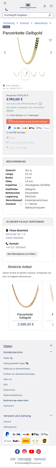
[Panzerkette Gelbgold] (28, 52)
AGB (5, 384)
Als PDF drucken (17, 132)
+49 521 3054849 (16, 247)
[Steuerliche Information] (40, 104)
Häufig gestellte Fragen (14, 363)
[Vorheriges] (5, 52)
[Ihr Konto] (44, 7)
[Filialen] (7, 9)
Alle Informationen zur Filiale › (21, 254)
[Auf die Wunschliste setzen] (50, 40)
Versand (9, 110)
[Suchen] (48, 15)
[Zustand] (20, 204)
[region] (28, 59)
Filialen (7, 346)
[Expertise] (20, 185)
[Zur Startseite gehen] (28, 6)
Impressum (8, 405)
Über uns (7, 379)
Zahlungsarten (10, 427)
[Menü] (5, 4)
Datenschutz (9, 390)
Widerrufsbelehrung (12, 395)
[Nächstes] (51, 52)
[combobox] (23, 15)
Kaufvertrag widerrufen (15, 400)
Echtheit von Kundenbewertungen (19, 374)
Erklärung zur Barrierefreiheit (16, 368)
